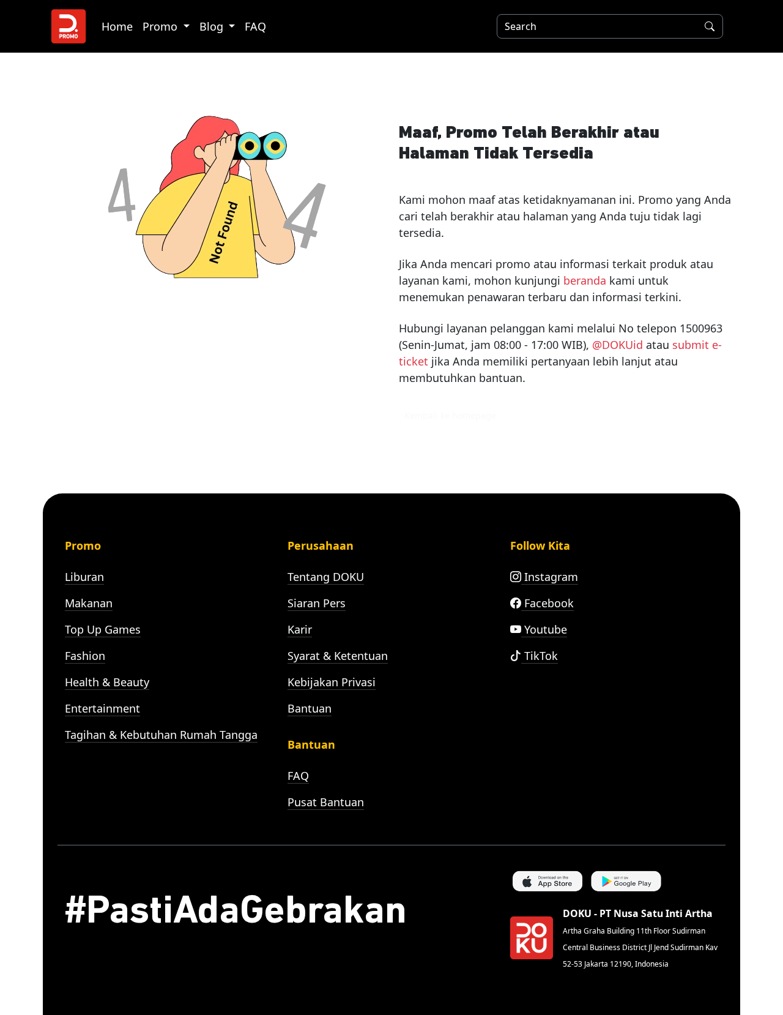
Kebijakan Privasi (332, 682)
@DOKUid (617, 344)
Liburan (84, 576)
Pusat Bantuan (326, 802)
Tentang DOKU (326, 576)
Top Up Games (103, 629)
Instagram (549, 576)
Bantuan (310, 708)
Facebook (547, 603)
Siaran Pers (317, 603)
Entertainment (102, 708)
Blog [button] (212, 26)
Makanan (89, 603)
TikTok (539, 655)
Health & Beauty (107, 682)
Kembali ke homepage (450, 415)
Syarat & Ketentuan (338, 655)
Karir (300, 629)
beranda (584, 280)
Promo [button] (161, 26)
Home (117, 26)
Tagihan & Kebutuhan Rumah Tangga (161, 734)
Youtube (544, 629)
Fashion (85, 655)
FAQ (255, 26)
